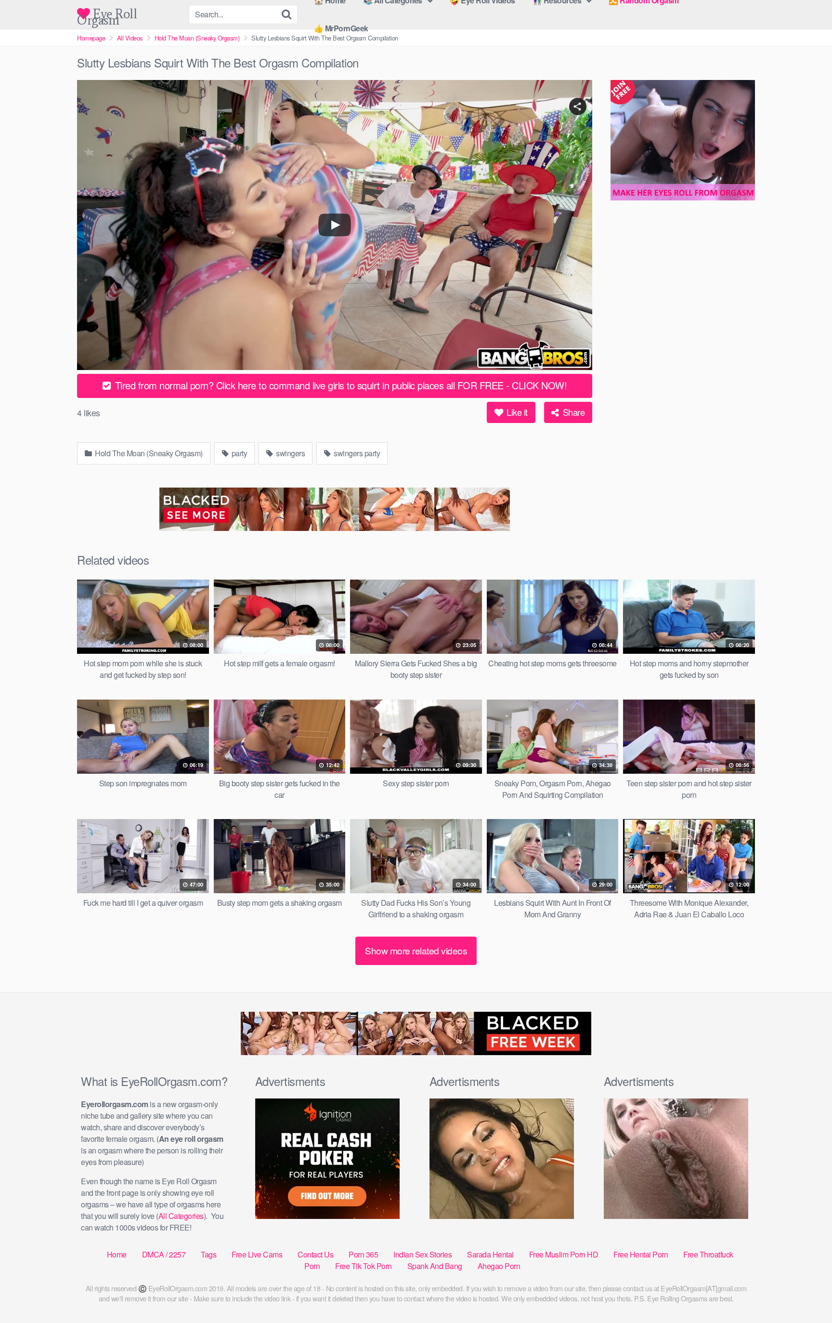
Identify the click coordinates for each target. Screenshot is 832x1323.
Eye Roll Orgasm (107, 13)
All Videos (130, 37)
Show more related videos (416, 950)
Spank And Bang (434, 1265)
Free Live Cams (257, 1254)
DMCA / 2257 (164, 1254)
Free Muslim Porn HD (563, 1254)
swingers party (356, 453)
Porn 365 (363, 1254)
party (238, 453)
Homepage (91, 37)
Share (572, 412)
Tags (208, 1254)
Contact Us (315, 1254)
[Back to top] (805, 1292)
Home (117, 1254)
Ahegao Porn (499, 1265)
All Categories (181, 1215)
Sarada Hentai (490, 1254)
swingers (289, 453)
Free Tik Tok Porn (363, 1265)
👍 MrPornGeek (341, 28)
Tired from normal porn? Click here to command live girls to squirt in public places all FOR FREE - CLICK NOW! (339, 385)
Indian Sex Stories (422, 1254)
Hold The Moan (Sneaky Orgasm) (197, 37)
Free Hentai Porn (640, 1254)
